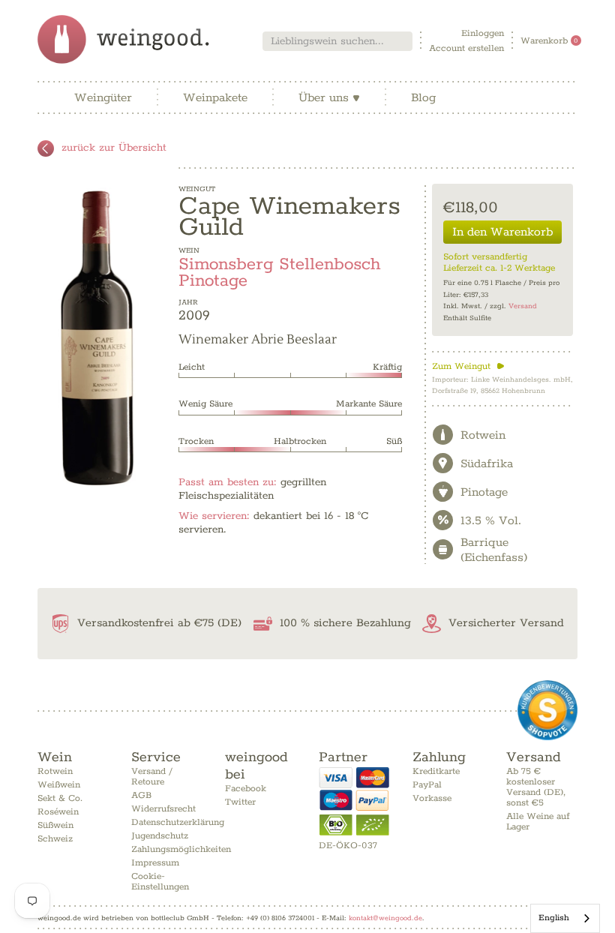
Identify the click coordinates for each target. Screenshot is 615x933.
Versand (522, 306)
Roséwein (58, 812)
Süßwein (56, 825)
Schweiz (55, 838)
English (553, 917)
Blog (423, 98)
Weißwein (59, 784)
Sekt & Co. (60, 798)
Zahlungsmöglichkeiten (181, 849)
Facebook (245, 788)
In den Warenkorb (502, 232)
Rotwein (55, 771)
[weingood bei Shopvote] (548, 710)
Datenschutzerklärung (177, 822)
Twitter (240, 802)
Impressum (155, 862)
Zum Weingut (468, 366)
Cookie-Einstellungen (160, 881)
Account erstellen (466, 48)
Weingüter (103, 98)
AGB (141, 795)
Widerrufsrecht (163, 808)
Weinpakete (215, 98)
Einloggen (482, 33)
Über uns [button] (329, 98)
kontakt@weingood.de (385, 918)
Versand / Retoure (151, 777)
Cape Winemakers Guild (289, 217)
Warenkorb (549, 40)
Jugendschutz (159, 836)
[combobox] (337, 41)
